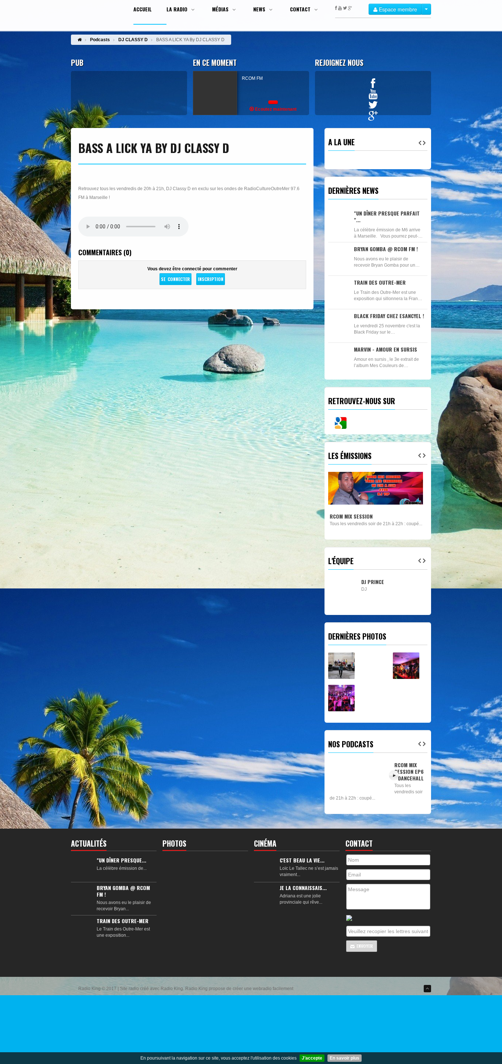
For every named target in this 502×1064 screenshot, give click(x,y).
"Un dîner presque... (121, 860)
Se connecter (175, 279)
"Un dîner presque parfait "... (387, 216)
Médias (221, 9)
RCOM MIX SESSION (351, 516)
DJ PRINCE (372, 582)
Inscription (210, 279)
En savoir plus (344, 1058)
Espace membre (397, 9)
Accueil (142, 9)
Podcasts (100, 39)
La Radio (177, 9)
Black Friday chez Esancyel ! (389, 316)
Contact (301, 9)
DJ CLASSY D (133, 39)
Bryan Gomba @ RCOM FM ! (386, 249)
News (260, 9)
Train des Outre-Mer (380, 282)
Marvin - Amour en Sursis (385, 349)
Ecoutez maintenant (275, 109)
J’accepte (312, 1058)
